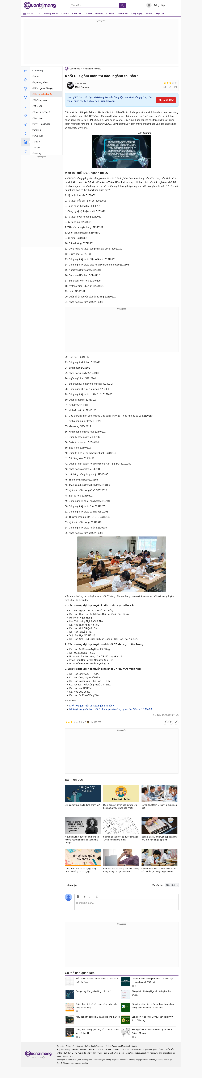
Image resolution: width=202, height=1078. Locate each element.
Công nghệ (136, 13)
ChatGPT (76, 13)
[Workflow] (25, 97)
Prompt (99, 13)
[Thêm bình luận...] (126, 904)
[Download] (25, 124)
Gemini (88, 13)
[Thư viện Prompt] (25, 79)
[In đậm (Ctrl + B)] (84, 896)
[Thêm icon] (77, 896)
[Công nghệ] (25, 106)
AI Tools (110, 13)
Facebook (126, 1046)
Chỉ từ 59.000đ (166, 100)
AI (39, 13)
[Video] (25, 133)
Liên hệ (108, 1046)
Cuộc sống (75, 68)
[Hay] (173, 83)
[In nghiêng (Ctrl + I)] (89, 896)
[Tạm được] (167, 83)
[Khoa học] (25, 150)
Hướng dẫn (89, 1046)
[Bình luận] (164, 87)
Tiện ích (160, 13)
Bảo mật (79, 1046)
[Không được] (165, 83)
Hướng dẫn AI (51, 13)
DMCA (134, 1046)
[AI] (25, 70)
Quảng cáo (116, 1046)
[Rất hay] (175, 83)
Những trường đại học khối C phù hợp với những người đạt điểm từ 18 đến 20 (110, 709)
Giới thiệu (60, 1046)
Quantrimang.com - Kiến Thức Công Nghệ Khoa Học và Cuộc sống (41, 5)
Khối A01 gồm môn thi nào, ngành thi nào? (91, 705)
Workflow (122, 13)
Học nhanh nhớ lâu (92, 68)
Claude (65, 13)
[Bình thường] (170, 83)
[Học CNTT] (25, 115)
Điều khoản (70, 1046)
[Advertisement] (101, 43)
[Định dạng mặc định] (96, 896)
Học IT (149, 13)
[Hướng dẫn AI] (25, 88)
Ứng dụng (99, 1046)
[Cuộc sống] (25, 142)
